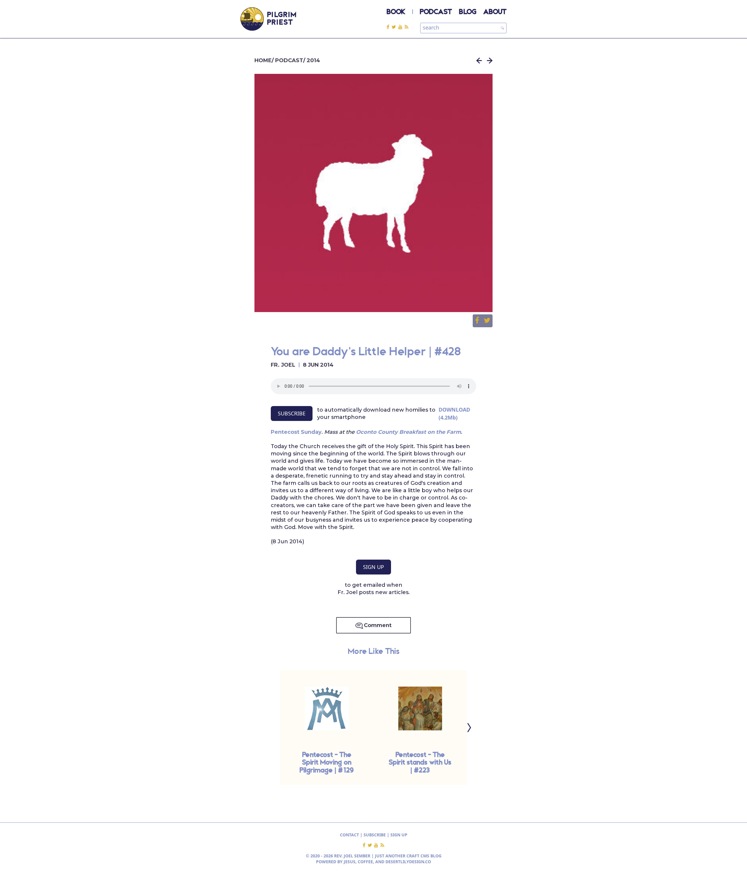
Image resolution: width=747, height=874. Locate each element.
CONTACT (349, 835)
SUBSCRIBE (292, 413)
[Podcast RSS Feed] (407, 27)
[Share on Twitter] (487, 321)
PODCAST (436, 12)
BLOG (467, 12)
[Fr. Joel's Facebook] (389, 27)
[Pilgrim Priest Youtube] (401, 27)
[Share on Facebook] (479, 321)
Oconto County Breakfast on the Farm (408, 432)
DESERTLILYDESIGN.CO (408, 861)
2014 (313, 60)
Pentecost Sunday (296, 432)
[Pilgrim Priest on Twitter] (395, 27)
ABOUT (495, 12)
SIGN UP (373, 566)
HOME (263, 60)
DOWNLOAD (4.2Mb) (454, 413)
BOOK (396, 12)
